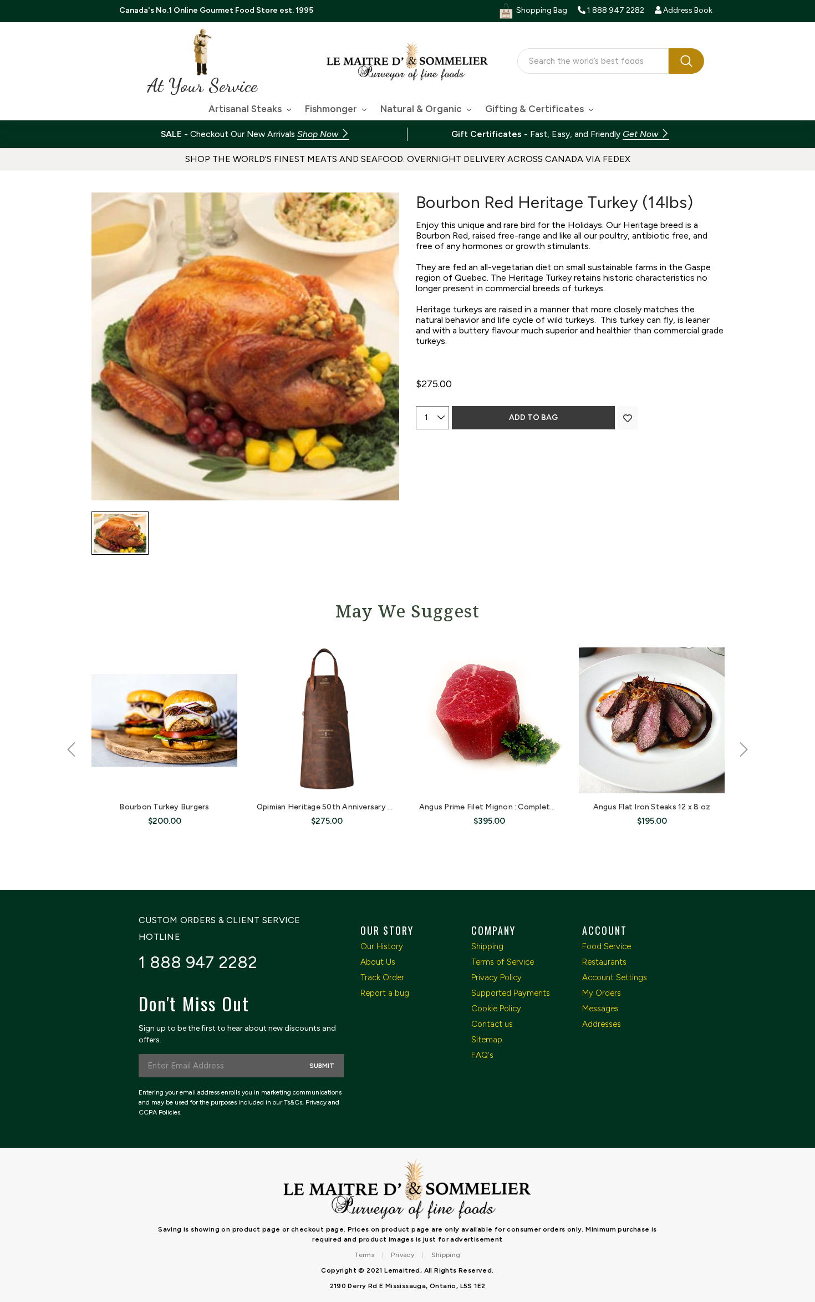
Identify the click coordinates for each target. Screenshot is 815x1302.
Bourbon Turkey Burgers (164, 807)
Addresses (601, 1024)
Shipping (487, 946)
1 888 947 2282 (198, 962)
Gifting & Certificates (535, 108)
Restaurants (604, 962)
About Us (377, 962)
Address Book (686, 10)
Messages (600, 1009)
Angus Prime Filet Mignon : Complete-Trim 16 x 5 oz (513, 807)
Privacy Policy (496, 977)
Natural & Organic (422, 108)
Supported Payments (510, 993)
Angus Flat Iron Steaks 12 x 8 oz (652, 807)
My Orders (601, 993)
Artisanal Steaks (246, 108)
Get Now (641, 134)
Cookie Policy (496, 1009)
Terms (364, 1255)
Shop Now (318, 134)
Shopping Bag (541, 10)
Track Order (382, 977)
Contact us (492, 1024)
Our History (381, 946)
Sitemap (486, 1040)
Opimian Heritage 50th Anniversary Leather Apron (349, 807)
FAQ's (482, 1055)
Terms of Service (502, 962)
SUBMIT (321, 1066)
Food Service (606, 946)
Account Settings (614, 977)
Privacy (402, 1255)
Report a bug (384, 993)
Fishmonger (332, 108)
